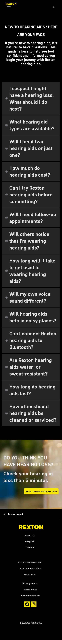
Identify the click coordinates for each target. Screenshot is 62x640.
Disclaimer (30, 574)
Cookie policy (30, 589)
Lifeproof (30, 541)
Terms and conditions (29, 568)
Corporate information (30, 562)
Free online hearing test (41, 491)
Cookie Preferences (30, 595)
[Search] (53, 7)
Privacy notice (29, 583)
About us (30, 535)
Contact (30, 547)
